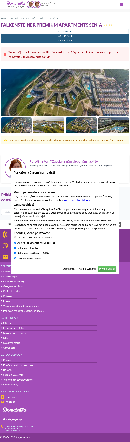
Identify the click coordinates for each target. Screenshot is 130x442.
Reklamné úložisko (27, 247)
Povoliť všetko (107, 269)
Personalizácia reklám (29, 258)
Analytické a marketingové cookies (36, 242)
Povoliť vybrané (87, 269)
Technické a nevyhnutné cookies (34, 237)
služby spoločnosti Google (78, 199)
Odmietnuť (69, 269)
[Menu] (121, 4)
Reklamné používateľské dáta (33, 253)
